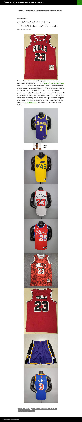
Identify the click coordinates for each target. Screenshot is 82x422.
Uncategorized (22, 18)
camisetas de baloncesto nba (54, 83)
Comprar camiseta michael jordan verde (37, 24)
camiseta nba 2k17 (24, 408)
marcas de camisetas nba (26, 411)
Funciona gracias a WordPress (11, 419)
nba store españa (31, 102)
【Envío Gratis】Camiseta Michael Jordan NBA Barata (24, 2)
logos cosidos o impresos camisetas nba (44, 408)
